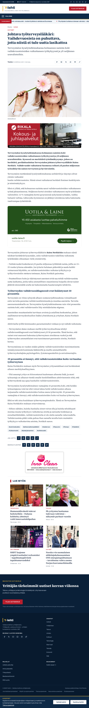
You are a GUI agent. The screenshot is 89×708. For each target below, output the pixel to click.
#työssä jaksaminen (28, 430)
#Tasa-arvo (56, 427)
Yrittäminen (50, 625)
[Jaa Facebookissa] (57, 62)
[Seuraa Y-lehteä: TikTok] (85, 2)
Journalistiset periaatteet (10, 691)
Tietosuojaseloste (41, 691)
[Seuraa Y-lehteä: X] (74, 2)
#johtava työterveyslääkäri (31, 427)
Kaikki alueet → (51, 665)
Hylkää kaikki (61, 702)
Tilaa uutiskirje (77, 8)
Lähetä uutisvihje (8, 665)
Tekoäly (48, 648)
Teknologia (49, 641)
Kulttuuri (49, 637)
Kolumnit (49, 652)
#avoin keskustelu (14, 427)
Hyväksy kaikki (78, 702)
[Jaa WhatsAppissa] (70, 62)
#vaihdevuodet (41, 430)
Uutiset (16, 27)
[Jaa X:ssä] (66, 62)
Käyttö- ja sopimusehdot (27, 691)
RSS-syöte (6, 680)
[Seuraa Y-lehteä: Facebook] (71, 2)
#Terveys (66, 427)
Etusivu (10, 27)
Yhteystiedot (7, 672)
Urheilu (48, 633)
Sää (47, 656)
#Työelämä (75, 427)
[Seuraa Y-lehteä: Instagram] (82, 2)
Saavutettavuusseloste (55, 691)
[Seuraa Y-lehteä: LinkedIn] (80, 2)
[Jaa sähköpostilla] (75, 62)
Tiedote (10, 62)
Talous (48, 629)
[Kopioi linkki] (79, 62)
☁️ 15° (21, 1)
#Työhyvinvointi (13, 430)
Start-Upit (49, 644)
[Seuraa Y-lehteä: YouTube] (77, 2)
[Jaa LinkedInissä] (61, 62)
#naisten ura (46, 427)
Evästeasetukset (69, 691)
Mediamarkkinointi (8, 676)
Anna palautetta (7, 669)
